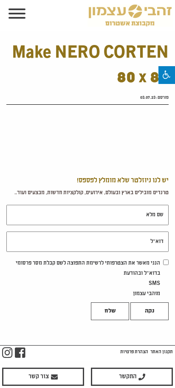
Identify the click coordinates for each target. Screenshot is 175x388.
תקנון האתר (161, 352)
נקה (149, 311)
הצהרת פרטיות (134, 352)
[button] (166, 75)
